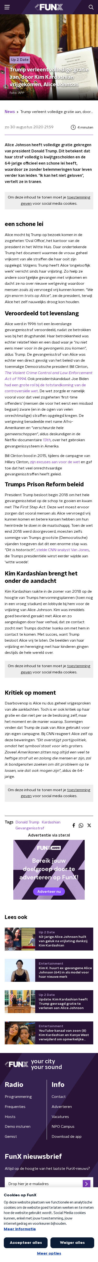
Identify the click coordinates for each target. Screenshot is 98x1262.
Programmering (18, 1097)
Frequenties (15, 1107)
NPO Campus (63, 1126)
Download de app (67, 1136)
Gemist (11, 1136)
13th (47, 440)
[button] (7, 7)
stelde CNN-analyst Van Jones (62, 550)
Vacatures (60, 1117)
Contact (59, 1097)
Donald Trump (27, 822)
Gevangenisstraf (29, 828)
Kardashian (51, 822)
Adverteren (62, 1107)
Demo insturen (17, 1126)
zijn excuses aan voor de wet (55, 462)
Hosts (10, 1117)
